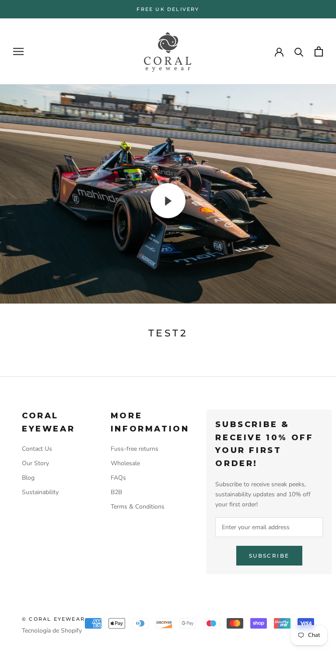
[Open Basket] (319, 51)
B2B (116, 492)
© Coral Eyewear (53, 619)
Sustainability (40, 492)
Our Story (35, 463)
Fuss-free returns (134, 449)
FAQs (118, 478)
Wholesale (125, 463)
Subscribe (269, 555)
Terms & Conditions (137, 506)
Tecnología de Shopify (52, 630)
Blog (28, 478)
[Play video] (168, 200)
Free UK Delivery (167, 9)
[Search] (299, 51)
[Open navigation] (18, 51)
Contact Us (37, 449)
